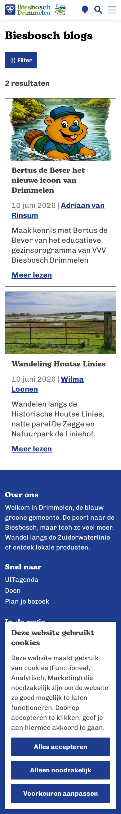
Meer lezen (31, 274)
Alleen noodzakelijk (60, 770)
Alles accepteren (60, 747)
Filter (24, 60)
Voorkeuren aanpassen (60, 793)
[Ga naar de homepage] (35, 10)
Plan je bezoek (27, 601)
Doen (13, 590)
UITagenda (21, 579)
